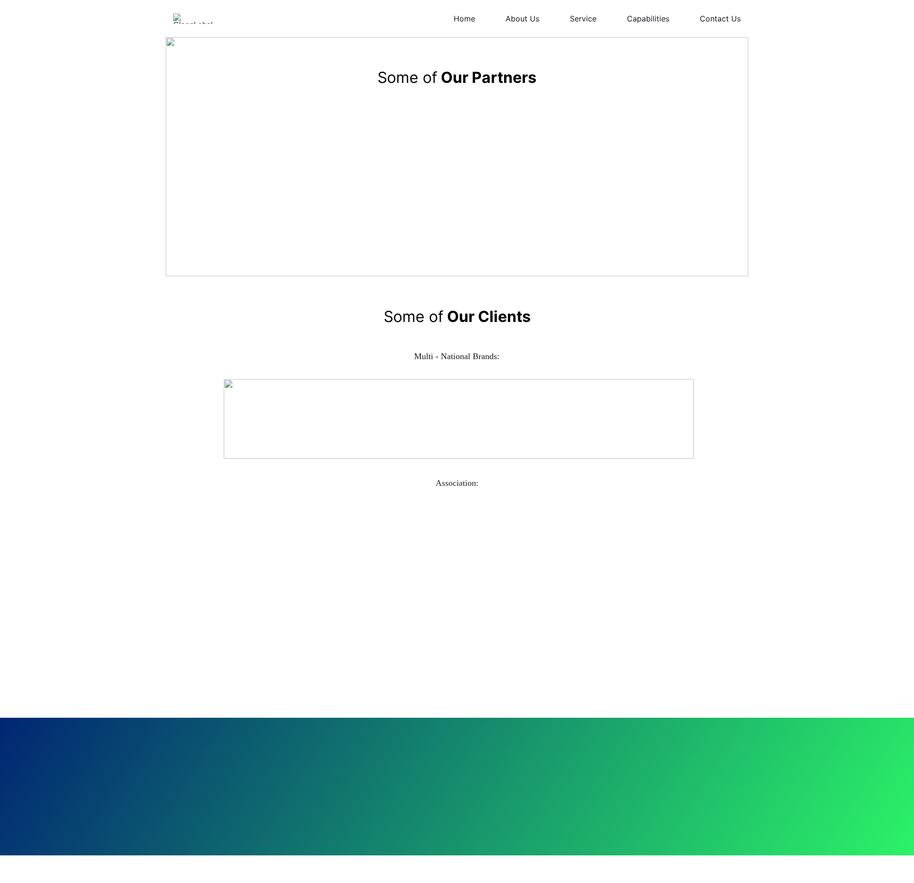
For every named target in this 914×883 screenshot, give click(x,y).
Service (583, 18)
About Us (522, 18)
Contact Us (720, 18)
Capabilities (648, 18)
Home (464, 18)
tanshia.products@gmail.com (489, 808)
